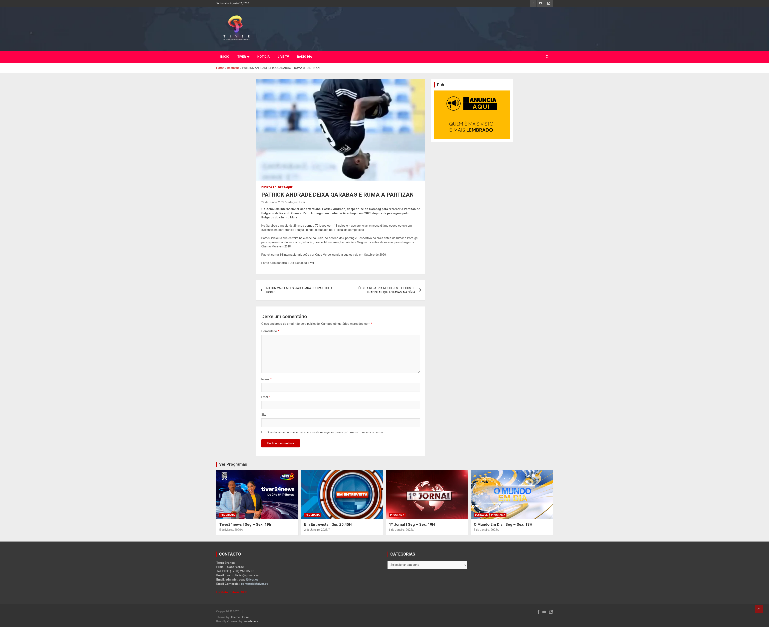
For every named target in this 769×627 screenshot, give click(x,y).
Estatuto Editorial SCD (231, 592)
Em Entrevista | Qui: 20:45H (328, 524)
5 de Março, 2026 (230, 529)
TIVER (241, 56)
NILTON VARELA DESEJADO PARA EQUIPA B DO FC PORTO (299, 290)
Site (263, 414)
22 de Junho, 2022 (273, 202)
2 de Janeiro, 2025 (315, 529)
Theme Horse (240, 617)
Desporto (269, 187)
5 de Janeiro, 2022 (485, 529)
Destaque (285, 187)
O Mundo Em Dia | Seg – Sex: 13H (503, 524)
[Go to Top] (759, 609)
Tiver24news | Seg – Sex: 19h (245, 524)
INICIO (224, 56)
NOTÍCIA (263, 56)
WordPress (251, 621)
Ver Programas (233, 464)
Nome (266, 379)
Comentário (270, 331)
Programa (227, 514)
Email (266, 397)
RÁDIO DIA (304, 56)
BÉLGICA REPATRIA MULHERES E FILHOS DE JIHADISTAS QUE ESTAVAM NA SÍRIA (386, 290)
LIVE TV (283, 56)
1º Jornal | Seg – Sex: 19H (412, 524)
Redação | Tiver (295, 202)
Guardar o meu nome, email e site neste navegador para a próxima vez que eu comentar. (325, 432)
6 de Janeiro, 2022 (400, 529)
